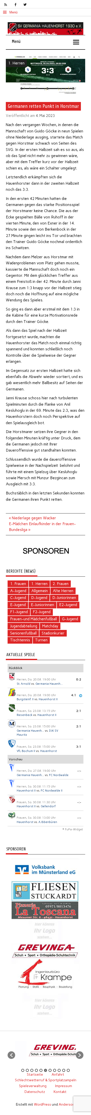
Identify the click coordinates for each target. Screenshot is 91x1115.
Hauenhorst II (48, 699)
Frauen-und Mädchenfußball (33, 619)
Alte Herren (63, 591)
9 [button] (59, 1070)
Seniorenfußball (23, 633)
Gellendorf (48, 806)
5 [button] (40, 1070)
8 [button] (54, 1070)
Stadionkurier (53, 633)
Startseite (35, 1074)
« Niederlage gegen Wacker (32, 518)
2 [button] (27, 1070)
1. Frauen (18, 583)
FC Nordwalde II (51, 790)
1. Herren (16, 63)
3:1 (78, 746)
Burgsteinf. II (25, 699)
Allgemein (39, 591)
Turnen (41, 640)
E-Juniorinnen (42, 605)
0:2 (78, 679)
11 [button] (68, 1070)
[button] (11, 1055)
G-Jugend (70, 619)
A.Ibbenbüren (47, 822)
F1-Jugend (19, 612)
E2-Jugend (68, 605)
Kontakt (60, 1092)
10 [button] (63, 1070)
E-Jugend (18, 605)
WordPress (42, 1104)
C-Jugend (18, 597)
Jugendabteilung (23, 626)
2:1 (78, 711)
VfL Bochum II (26, 751)
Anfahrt (58, 1074)
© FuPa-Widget (72, 829)
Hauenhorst (48, 751)
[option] (49, 1052)
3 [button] (31, 1070)
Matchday (50, 626)
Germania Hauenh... (49, 683)
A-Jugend (18, 591)
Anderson (67, 1104)
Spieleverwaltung (33, 1086)
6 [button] (45, 1070)
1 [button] (22, 1070)
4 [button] (36, 1070)
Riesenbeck (24, 715)
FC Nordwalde (59, 775)
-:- (79, 771)
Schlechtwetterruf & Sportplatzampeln (45, 1080)
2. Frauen (61, 583)
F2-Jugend (42, 612)
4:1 (73, 695)
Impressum (63, 1086)
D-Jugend (39, 597)
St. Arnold (23, 683)
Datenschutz (35, 1092)
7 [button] (50, 1070)
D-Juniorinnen (64, 597)
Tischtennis (20, 640)
